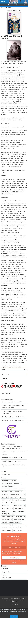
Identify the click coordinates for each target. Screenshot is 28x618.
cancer (12, 486)
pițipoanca (11, 514)
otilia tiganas (19, 508)
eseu (9, 500)
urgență (4, 527)
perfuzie (21, 511)
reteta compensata (19, 519)
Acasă (2, 7)
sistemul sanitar (7, 525)
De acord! (14, 616)
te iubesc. (22, 525)
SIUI (15, 525)
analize (13, 480)
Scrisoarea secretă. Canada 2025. (12, 402)
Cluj (23, 494)
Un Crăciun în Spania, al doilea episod (13, 420)
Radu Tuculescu (7, 519)
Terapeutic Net (6, 572)
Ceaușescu (18, 491)
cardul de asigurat (7, 491)
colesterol (5, 497)
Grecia (22, 500)
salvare (4, 522)
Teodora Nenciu (6, 452)
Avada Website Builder (19, 598)
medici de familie (19, 505)
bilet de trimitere (7, 483)
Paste (14, 511)
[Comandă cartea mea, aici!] (14, 13)
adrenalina (5, 480)
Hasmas (4, 502)
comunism (14, 497)
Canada (4, 486)
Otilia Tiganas (5, 366)
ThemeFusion (6, 600)
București (17, 483)
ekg (3, 500)
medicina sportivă (7, 508)
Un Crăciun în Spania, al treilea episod (13, 417)
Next (24, 369)
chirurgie (5, 494)
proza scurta (20, 516)
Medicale (8, 7)
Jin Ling (12, 502)
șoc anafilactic (18, 530)
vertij (11, 527)
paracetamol (6, 511)
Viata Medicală (6, 530)
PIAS (4, 514)
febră (15, 500)
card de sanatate (19, 489)
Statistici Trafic (6, 577)
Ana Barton (5, 568)
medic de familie (7, 505)
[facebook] (16, 4)
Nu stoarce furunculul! (18, 457)
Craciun (22, 497)
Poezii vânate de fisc (8, 516)
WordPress (14, 601)
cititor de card (14, 494)
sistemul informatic (15, 522)
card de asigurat (7, 489)
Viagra (18, 527)
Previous (4, 369)
